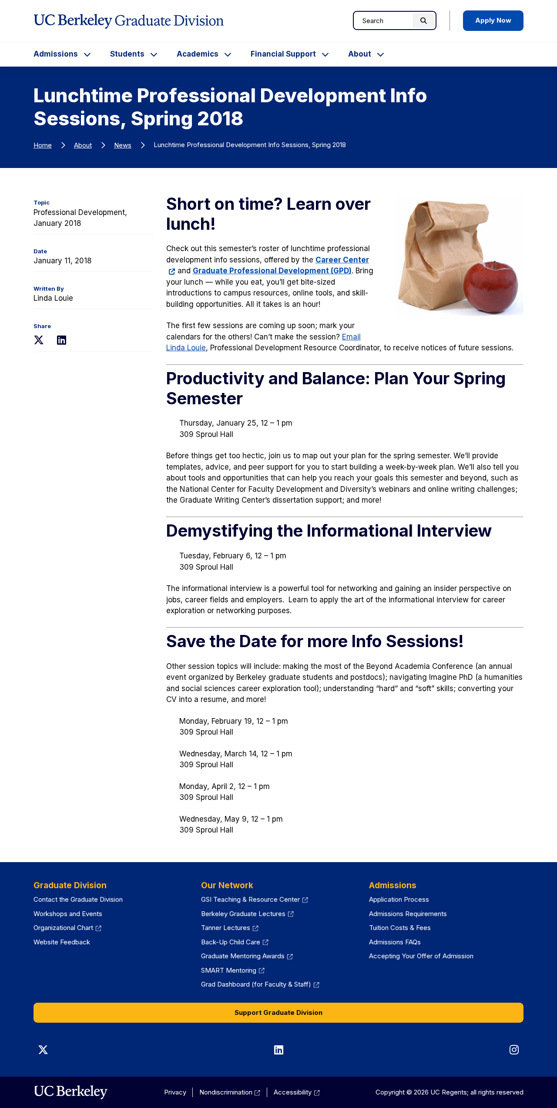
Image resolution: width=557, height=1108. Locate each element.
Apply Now (493, 20)
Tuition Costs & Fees (400, 927)
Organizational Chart (67, 927)
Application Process (399, 899)
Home (43, 145)
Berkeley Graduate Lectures (247, 914)
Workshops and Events (68, 914)
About (359, 54)
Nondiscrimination (230, 1092)
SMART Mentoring (233, 970)
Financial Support (283, 54)
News (122, 145)
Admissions (56, 54)
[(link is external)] (71, 1092)
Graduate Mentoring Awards (247, 956)
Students (127, 54)
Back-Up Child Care (234, 942)
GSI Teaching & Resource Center (254, 899)
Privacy (175, 1092)
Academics (197, 54)
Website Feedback (62, 942)
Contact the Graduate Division (78, 899)
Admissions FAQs (395, 942)
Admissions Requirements (408, 914)
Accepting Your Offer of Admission (421, 956)
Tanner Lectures (229, 927)
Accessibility (297, 1092)
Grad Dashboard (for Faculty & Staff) (260, 984)
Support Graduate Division (278, 1012)
